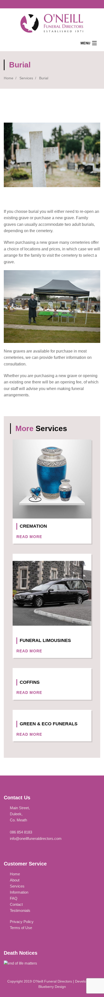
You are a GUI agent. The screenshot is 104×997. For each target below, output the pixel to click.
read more (29, 536)
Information (19, 892)
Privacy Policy (22, 921)
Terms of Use (21, 928)
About (14, 880)
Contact (16, 904)
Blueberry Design (52, 987)
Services (26, 78)
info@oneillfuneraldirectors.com (36, 838)
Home (8, 78)
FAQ (13, 898)
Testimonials (20, 910)
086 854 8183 (21, 832)
